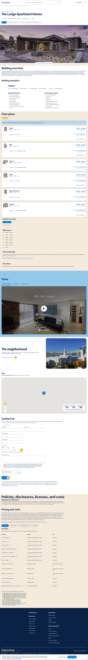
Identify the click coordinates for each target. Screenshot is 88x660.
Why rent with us (32, 630)
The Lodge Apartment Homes (21, 5)
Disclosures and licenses (54, 626)
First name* (4, 427)
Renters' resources (32, 626)
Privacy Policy (18, 658)
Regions (50, 620)
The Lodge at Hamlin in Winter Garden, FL (29, 653)
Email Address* (5, 439)
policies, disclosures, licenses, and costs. (25, 258)
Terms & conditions (52, 631)
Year (14, 447)
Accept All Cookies (72, 657)
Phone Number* (5, 433)
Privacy (50, 628)
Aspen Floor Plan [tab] (6, 283)
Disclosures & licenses (53, 633)
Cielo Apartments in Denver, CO (44, 653)
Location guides (32, 628)
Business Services (52, 615)
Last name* (26, 427)
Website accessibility (53, 640)
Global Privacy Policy (30, 467)
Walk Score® (80, 409)
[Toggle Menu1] (84, 2)
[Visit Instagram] (16, 650)
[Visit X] (21, 650)
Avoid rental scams (32, 619)
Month (3, 447)
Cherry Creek (11, 5)
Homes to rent (32, 616)
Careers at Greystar (52, 617)
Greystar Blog (31, 633)
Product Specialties (52, 622)
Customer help (32, 621)
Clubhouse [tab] (16, 283)
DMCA (50, 638)
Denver (6, 5)
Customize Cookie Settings (54, 642)
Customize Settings (62, 657)
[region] (44, 657)
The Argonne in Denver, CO (14, 653)
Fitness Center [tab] (25, 283)
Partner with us (52, 612)
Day (8, 447)
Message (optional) (5, 454)
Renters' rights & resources (54, 635)
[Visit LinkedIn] (19, 650)
